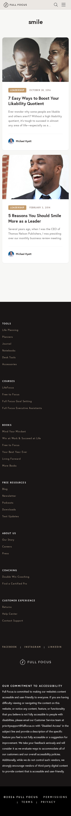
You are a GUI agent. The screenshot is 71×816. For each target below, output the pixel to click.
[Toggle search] (56, 5)
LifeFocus (8, 387)
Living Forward (11, 458)
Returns (7, 606)
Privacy (48, 802)
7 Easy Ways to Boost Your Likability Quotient (33, 100)
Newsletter (9, 495)
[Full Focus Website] (35, 661)
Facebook (9, 646)
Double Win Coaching (15, 576)
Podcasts (7, 502)
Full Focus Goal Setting (17, 401)
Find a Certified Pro (14, 583)
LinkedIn (55, 646)
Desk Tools (9, 357)
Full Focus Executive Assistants (22, 408)
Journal (6, 343)
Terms (27, 802)
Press (5, 553)
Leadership (17, 90)
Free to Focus (11, 394)
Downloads (9, 509)
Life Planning (10, 329)
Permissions (55, 797)
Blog (5, 488)
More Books (9, 465)
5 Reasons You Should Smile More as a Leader (34, 218)
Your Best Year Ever (14, 451)
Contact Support (12, 620)
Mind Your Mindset (14, 431)
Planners (7, 336)
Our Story (8, 539)
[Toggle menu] (63, 5)
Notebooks (9, 350)
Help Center (9, 613)
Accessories (9, 364)
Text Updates (10, 516)
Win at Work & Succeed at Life (21, 438)
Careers (7, 546)
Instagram (32, 646)
